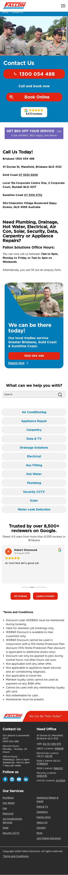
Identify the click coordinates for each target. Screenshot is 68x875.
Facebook (5, 779)
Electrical (8, 813)
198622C (58, 768)
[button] (34, 112)
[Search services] (59, 394)
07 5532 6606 (28, 174)
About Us (41, 822)
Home (5, 12)
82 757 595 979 (52, 744)
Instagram (12, 779)
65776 (48, 756)
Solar (6, 827)
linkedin (25, 779)
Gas (5, 808)
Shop (39, 833)
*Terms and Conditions (16, 856)
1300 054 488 (37, 73)
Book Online (37, 97)
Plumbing (8, 797)
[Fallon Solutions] (15, 6)
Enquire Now (16, 363)
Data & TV (42, 806)
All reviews (20, 596)
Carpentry (42, 812)
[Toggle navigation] (62, 6)
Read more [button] (12, 578)
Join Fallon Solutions (48, 838)
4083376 (42, 776)
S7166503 (42, 763)
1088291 (59, 748)
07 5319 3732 (33, 195)
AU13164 (60, 780)
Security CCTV (11, 833)
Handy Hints (43, 817)
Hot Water (9, 803)
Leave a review (45, 596)
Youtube (19, 779)
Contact (41, 827)
